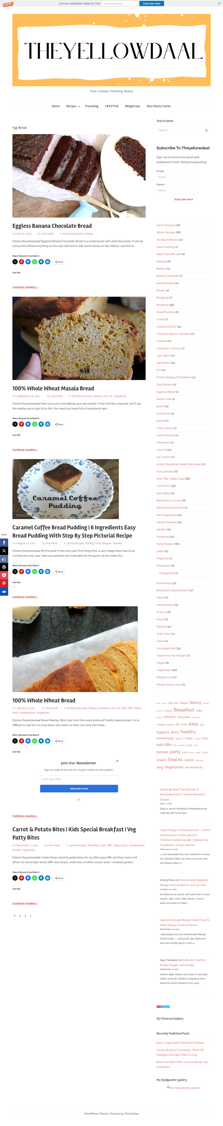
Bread (168, 710)
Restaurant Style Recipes (172, 590)
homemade (165, 738)
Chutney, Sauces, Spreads (173, 333)
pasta (160, 551)
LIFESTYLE (112, 106)
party (175, 751)
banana (206, 703)
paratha (161, 529)
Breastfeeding (166, 312)
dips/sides (163, 362)
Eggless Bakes (166, 391)
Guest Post (163, 413)
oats (196, 745)
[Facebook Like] (4, 559)
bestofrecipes (165, 283)
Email (160, 171)
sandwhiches (28, 712)
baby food (173, 703)
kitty (175, 745)
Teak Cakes (164, 633)
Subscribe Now (151, 3)
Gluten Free (164, 399)
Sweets (117, 543)
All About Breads (73, 233)
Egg (202, 724)
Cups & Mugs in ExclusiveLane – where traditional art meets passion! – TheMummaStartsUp (185, 835)
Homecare (163, 442)
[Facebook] (4, 542)
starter (189, 760)
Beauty (161, 268)
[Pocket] (4, 575)
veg (160, 767)
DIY (159, 370)
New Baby (163, 493)
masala (181, 745)
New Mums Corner (159, 106)
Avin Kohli (47, 233)
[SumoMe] (4, 592)
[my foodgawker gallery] (183, 1087)
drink (184, 724)
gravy (160, 406)
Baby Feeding (165, 246)
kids (205, 738)
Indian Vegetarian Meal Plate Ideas (179, 464)
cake (199, 710)
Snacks (16, 850)
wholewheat (193, 767)
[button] (111, 3)
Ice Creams (164, 457)
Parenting (91, 106)
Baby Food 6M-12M (169, 254)
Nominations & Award (170, 507)
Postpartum (166, 573)
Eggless (163, 732)
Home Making (166, 435)
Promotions (164, 583)
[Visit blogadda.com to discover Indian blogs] (163, 1007)
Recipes (71, 106)
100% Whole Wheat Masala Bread (53, 388)
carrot (159, 717)
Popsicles (163, 558)
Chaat (160, 319)
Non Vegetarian (166, 515)
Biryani (161, 290)
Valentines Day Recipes (171, 655)
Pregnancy (163, 565)
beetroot (160, 711)
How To (107, 396)
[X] (4, 551)
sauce (205, 752)
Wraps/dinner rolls (169, 684)
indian (189, 738)
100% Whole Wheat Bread (43, 700)
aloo (158, 703)
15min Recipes (78, 845)
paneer (162, 752)
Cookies (162, 341)
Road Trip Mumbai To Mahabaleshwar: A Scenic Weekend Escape (182, 794)
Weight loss (132, 106)
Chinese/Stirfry (166, 326)
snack (161, 760)
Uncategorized (166, 648)
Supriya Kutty (168, 920)
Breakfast (104, 708)
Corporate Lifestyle (169, 348)
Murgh (189, 745)
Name (160, 184)
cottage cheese (165, 724)
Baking (88, 233)
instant (198, 739)
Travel (160, 641)
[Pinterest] (4, 583)
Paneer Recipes (166, 522)
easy (193, 723)
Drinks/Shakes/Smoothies (174, 377)
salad (160, 597)
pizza (192, 752)
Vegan (161, 662)
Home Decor (165, 428)
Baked (184, 702)
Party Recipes (103, 543)
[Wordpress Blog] (4, 567)
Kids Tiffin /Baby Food (114, 845)
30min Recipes (75, 543)
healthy (188, 731)
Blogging (162, 297)
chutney (195, 717)
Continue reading (23, 287)
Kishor (164, 789)
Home (56, 106)
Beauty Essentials (168, 275)
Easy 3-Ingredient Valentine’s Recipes (180, 1042)
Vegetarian (119, 396)
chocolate (183, 717)
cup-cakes (163, 355)
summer (199, 760)
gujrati (161, 420)
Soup (160, 619)
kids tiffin (164, 744)
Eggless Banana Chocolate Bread (52, 226)
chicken (170, 717)
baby (164, 703)
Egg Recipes (165, 384)
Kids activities (165, 471)
